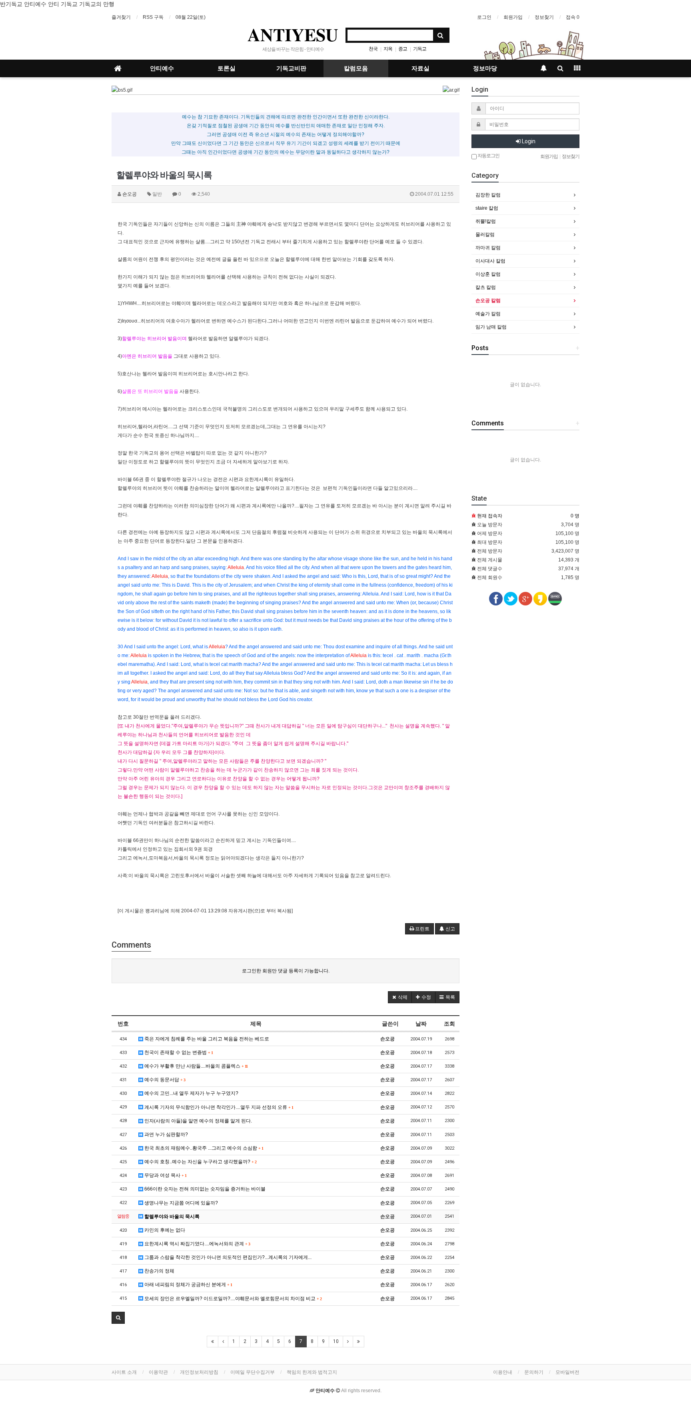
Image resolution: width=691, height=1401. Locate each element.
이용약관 (158, 1372)
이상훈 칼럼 (488, 274)
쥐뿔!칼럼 (485, 221)
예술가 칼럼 (488, 314)
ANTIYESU (293, 34)
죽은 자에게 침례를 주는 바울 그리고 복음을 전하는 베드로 (206, 1039)
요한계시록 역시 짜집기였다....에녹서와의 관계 (196, 1244)
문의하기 (533, 1372)
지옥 (387, 49)
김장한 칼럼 (488, 195)
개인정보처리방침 (199, 1372)
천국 (373, 49)
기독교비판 (291, 68)
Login (528, 141)
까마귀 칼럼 (488, 248)
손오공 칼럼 (488, 300)
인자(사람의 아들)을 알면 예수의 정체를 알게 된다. (197, 1121)
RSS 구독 (153, 17)
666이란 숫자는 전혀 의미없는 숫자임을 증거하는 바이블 (204, 1189)
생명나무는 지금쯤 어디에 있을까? (180, 1203)
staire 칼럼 (486, 208)
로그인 (484, 17)
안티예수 (162, 68)
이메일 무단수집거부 (252, 1372)
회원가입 (513, 17)
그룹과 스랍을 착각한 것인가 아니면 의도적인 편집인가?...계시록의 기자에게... (227, 1257)
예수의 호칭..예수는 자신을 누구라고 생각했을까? (199, 1161)
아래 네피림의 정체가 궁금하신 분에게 (187, 1284)
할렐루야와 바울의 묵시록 (171, 1216)
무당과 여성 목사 (164, 1175)
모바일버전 (567, 1372)
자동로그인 (488, 155)
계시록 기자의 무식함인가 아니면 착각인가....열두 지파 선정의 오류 (218, 1107)
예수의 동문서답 (164, 1079)
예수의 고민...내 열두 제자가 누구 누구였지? (190, 1093)
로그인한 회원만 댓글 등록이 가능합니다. (286, 971)
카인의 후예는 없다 (164, 1230)
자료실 (420, 68)
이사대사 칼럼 (490, 261)
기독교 (419, 49)
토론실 (227, 68)
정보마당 (485, 68)
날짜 (421, 1023)
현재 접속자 (489, 516)
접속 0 (572, 17)
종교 (402, 49)
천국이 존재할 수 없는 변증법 (178, 1052)
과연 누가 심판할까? (165, 1134)
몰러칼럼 (485, 234)
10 (336, 1341)
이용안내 (502, 1372)
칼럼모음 (356, 68)
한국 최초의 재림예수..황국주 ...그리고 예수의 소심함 (203, 1148)
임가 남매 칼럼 (491, 327)
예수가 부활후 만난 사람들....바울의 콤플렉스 (195, 1066)
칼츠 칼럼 (485, 287)
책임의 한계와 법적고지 (312, 1372)
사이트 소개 (124, 1372)
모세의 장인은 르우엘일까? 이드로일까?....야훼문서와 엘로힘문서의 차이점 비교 (232, 1298)
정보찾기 (544, 17)
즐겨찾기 (121, 17)
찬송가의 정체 (158, 1271)
